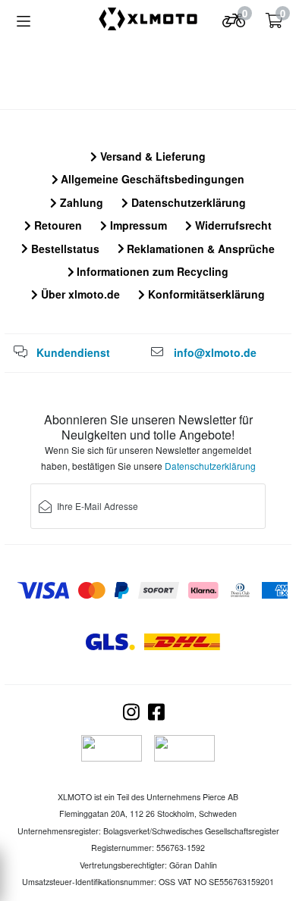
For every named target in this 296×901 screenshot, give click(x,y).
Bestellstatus (63, 248)
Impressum (137, 225)
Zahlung (80, 202)
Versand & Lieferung (151, 156)
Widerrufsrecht (232, 225)
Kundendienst (73, 352)
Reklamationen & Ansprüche (199, 248)
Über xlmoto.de (79, 294)
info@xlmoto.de (215, 352)
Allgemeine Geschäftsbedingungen (151, 178)
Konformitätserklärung (205, 294)
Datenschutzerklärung (187, 202)
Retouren (56, 225)
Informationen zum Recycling (151, 271)
